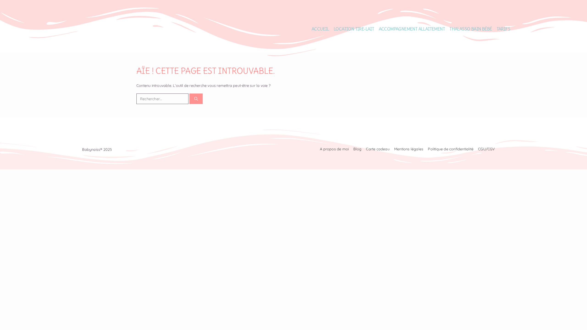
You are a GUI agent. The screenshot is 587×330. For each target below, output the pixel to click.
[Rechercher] (196, 99)
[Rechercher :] (162, 98)
